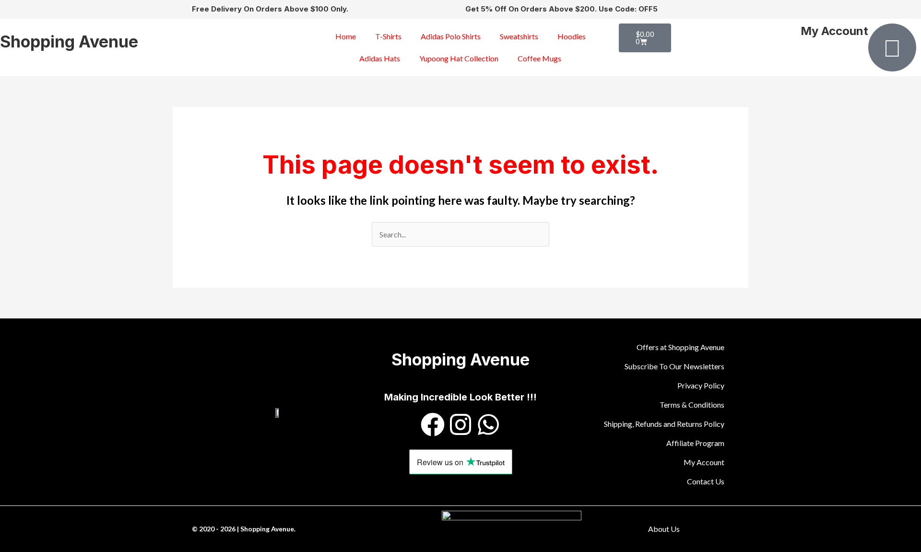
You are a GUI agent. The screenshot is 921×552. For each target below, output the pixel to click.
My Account (834, 31)
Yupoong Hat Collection (458, 58)
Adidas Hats (379, 58)
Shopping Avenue (69, 41)
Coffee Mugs (539, 58)
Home (345, 36)
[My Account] (892, 47)
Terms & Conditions (692, 404)
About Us (664, 528)
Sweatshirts (519, 36)
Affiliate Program (695, 442)
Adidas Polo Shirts (451, 36)
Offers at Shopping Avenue (680, 347)
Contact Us (705, 481)
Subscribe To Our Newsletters (674, 366)
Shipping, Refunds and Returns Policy (664, 423)
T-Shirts (388, 36)
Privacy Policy (700, 385)
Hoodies (571, 36)
